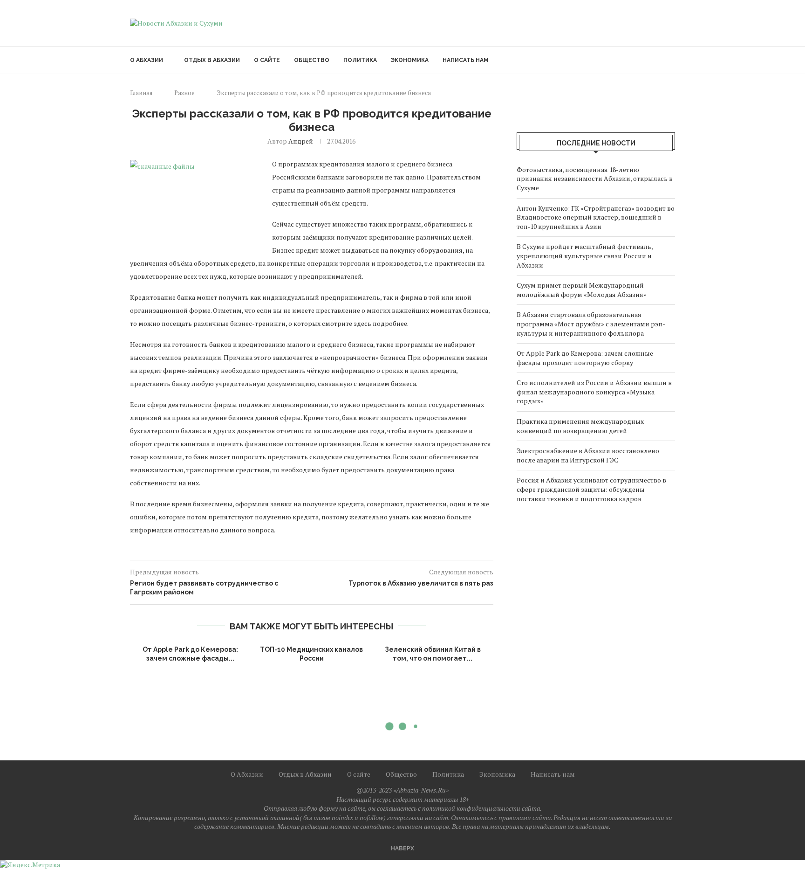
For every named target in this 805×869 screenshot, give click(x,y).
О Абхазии (146, 60)
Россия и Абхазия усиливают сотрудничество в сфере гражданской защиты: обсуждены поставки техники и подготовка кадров (591, 489)
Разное (184, 93)
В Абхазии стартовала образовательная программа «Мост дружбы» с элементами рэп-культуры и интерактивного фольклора (591, 323)
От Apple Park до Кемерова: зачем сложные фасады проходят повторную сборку (585, 358)
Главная (141, 93)
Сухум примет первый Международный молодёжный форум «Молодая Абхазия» (582, 290)
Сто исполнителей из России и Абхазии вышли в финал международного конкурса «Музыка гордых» (594, 391)
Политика (360, 60)
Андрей (300, 141)
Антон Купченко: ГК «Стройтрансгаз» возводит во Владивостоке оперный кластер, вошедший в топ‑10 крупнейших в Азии (596, 217)
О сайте (267, 60)
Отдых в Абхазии (212, 60)
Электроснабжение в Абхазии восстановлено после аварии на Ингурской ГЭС (588, 455)
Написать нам (466, 60)
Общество (311, 60)
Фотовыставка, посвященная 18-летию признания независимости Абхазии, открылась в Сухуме (595, 178)
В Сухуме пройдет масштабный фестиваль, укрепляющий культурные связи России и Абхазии (585, 255)
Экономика (410, 60)
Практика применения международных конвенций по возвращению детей (580, 426)
